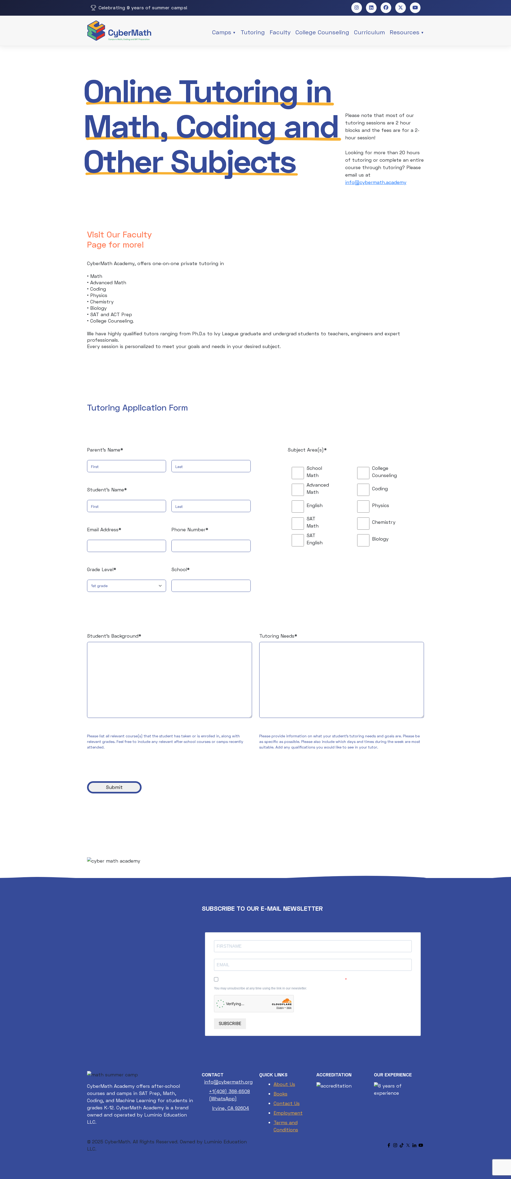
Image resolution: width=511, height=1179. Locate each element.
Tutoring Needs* (278, 636)
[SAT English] (290, 539)
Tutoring (253, 32)
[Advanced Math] (290, 488)
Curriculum (369, 32)
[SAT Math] (290, 522)
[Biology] (355, 539)
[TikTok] (401, 1145)
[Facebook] (389, 1145)
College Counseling (322, 32)
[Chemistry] (355, 522)
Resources (404, 32)
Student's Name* (107, 489)
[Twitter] (408, 1145)
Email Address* (104, 529)
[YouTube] (421, 1145)
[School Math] (290, 471)
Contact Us (287, 1103)
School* (180, 569)
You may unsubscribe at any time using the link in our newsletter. (260, 988)
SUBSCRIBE (230, 1023)
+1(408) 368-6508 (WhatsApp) (229, 1094)
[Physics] (355, 505)
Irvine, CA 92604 (230, 1108)
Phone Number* (189, 529)
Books (280, 1094)
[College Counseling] (355, 471)
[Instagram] (395, 1145)
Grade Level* (101, 569)
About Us (284, 1084)
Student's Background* (114, 636)
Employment (288, 1113)
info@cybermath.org (228, 1082)
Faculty (280, 32)
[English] (290, 505)
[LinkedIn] (414, 1145)
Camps (221, 32)
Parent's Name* (105, 450)
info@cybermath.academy (375, 182)
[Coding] (355, 488)
